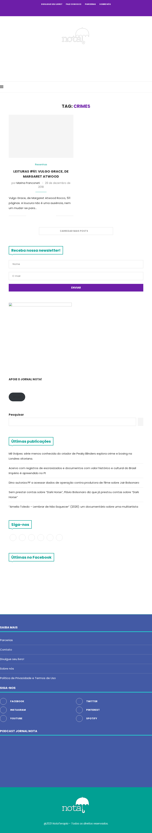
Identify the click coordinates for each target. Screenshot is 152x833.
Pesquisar (16, 415)
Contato (6, 650)
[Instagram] (71, 11)
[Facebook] (61, 11)
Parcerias (90, 4)
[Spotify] (86, 11)
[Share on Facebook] (34, 216)
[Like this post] (29, 216)
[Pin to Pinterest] (41, 216)
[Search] (150, 87)
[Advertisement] (76, 61)
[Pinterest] (76, 11)
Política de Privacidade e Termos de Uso (28, 678)
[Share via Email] (53, 216)
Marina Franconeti (28, 183)
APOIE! (17, 397)
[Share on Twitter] (38, 216)
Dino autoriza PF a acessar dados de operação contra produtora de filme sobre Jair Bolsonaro (74, 483)
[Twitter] (66, 11)
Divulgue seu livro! (51, 4)
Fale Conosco (73, 4)
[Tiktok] (91, 11)
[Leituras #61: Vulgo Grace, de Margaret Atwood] (41, 136)
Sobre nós (105, 4)
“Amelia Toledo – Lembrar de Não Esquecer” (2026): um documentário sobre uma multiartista (74, 507)
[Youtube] (81, 11)
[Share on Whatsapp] (49, 216)
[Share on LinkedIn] (45, 216)
